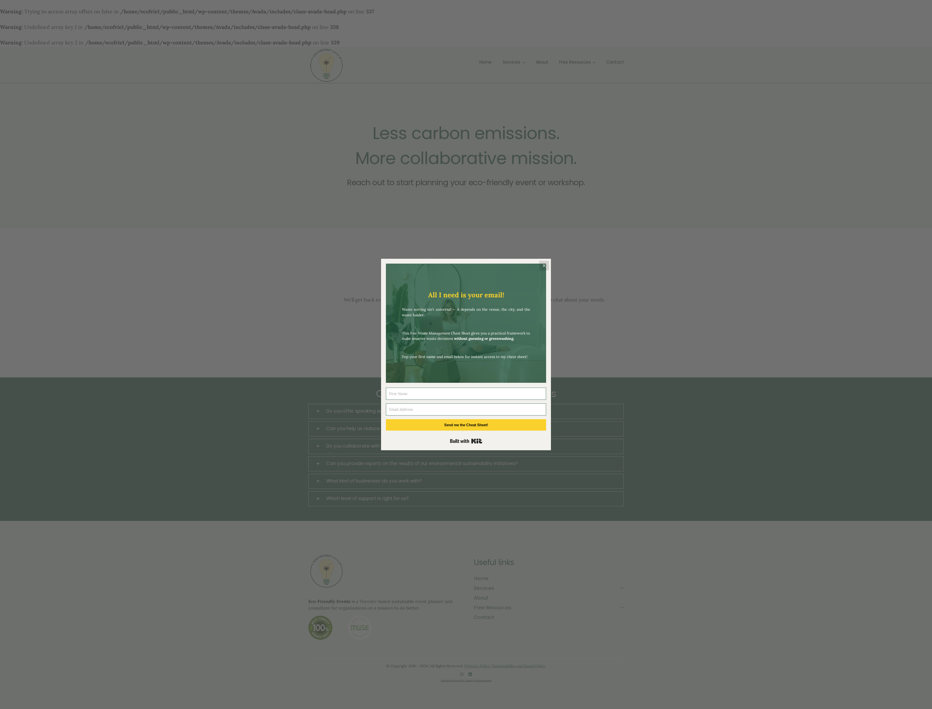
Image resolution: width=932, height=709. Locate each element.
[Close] (544, 265)
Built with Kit (466, 441)
